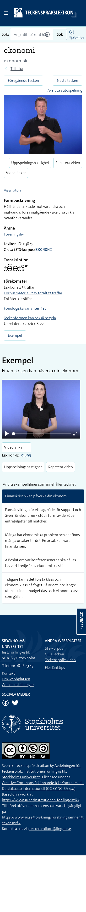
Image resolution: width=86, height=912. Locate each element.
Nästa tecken (67, 80)
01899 (26, 455)
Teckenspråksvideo (60, 659)
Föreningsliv (14, 234)
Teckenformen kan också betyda (30, 317)
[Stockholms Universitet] (43, 723)
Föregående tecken (23, 80)
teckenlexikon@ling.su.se (50, 828)
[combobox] (32, 34)
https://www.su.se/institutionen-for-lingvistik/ (40, 799)
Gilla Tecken (54, 654)
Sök (60, 34)
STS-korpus (54, 648)
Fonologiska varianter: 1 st (25, 308)
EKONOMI (43, 250)
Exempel (15, 335)
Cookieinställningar (18, 684)
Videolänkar (16, 172)
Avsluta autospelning (65, 90)
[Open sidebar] (6, 13)
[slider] (41, 433)
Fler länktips (55, 667)
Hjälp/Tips (76, 37)
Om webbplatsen (16, 678)
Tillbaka (17, 68)
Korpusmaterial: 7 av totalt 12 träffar (33, 293)
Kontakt (8, 673)
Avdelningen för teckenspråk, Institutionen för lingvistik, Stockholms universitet (41, 771)
